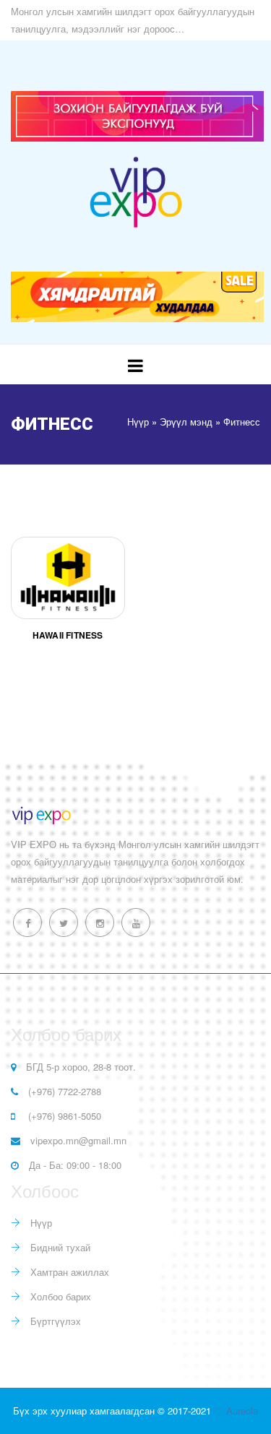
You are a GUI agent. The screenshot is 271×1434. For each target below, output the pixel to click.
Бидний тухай (58, 1247)
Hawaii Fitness (68, 635)
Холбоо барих (59, 1296)
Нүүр (39, 1223)
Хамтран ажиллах (68, 1272)
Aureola (242, 1410)
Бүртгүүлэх (54, 1321)
